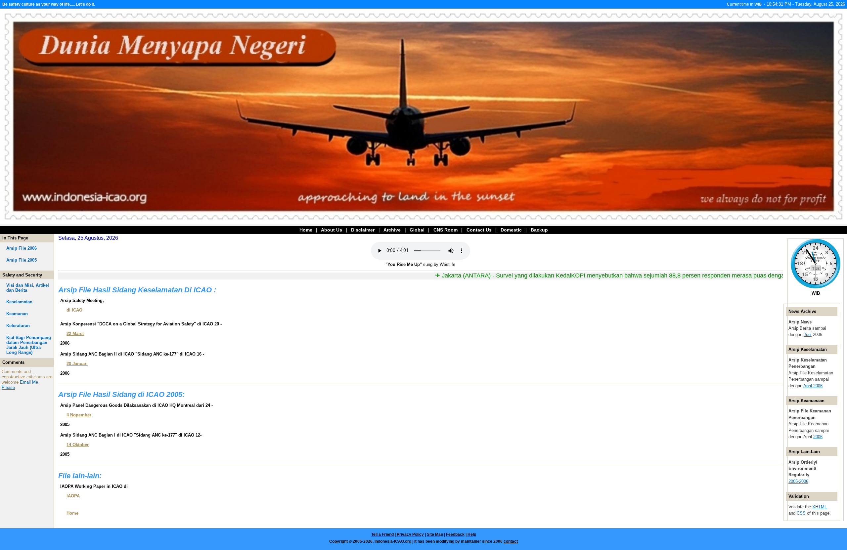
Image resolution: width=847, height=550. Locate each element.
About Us (331, 230)
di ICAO (74, 310)
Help (472, 534)
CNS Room (446, 230)
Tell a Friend (382, 534)
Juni (808, 334)
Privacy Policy (410, 534)
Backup (539, 230)
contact (511, 541)
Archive (392, 230)
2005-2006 (798, 481)
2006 (818, 436)
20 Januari (77, 363)
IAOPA (73, 495)
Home (305, 230)
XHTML (819, 506)
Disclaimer (363, 230)
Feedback (455, 534)
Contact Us (480, 230)
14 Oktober (78, 444)
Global (417, 230)
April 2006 (813, 385)
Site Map (435, 534)
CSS (801, 513)
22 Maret (75, 333)
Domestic (512, 230)
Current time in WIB (744, 4)
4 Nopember (79, 414)
